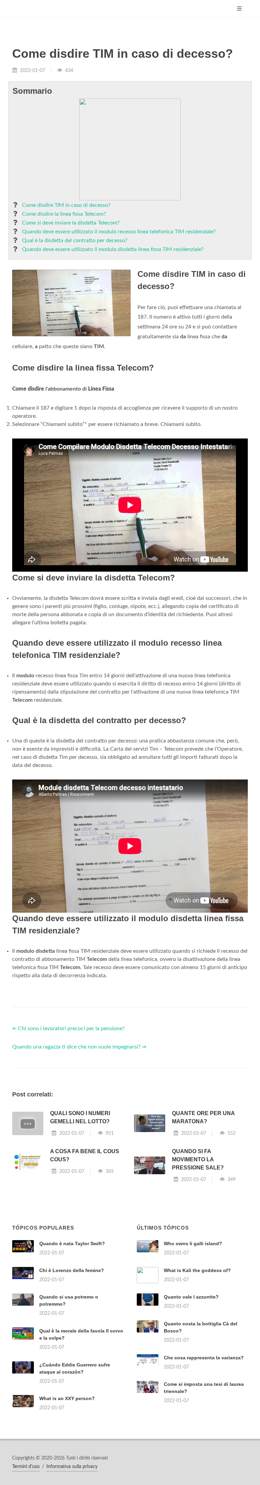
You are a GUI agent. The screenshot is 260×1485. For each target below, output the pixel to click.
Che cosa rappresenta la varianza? (204, 1357)
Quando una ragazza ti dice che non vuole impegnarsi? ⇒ (79, 1047)
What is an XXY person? (67, 1398)
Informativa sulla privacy (72, 1466)
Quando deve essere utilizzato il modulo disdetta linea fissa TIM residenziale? (112, 249)
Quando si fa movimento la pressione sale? (198, 1159)
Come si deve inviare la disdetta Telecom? (71, 223)
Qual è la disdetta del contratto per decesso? (74, 240)
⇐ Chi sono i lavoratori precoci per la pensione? (68, 1028)
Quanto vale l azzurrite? (191, 1297)
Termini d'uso (26, 1466)
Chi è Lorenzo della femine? (71, 1270)
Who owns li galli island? (193, 1243)
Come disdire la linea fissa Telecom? (64, 214)
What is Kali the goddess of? (197, 1270)
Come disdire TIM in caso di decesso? (66, 205)
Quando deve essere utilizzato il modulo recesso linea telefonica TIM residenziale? (119, 231)
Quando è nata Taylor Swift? (72, 1243)
